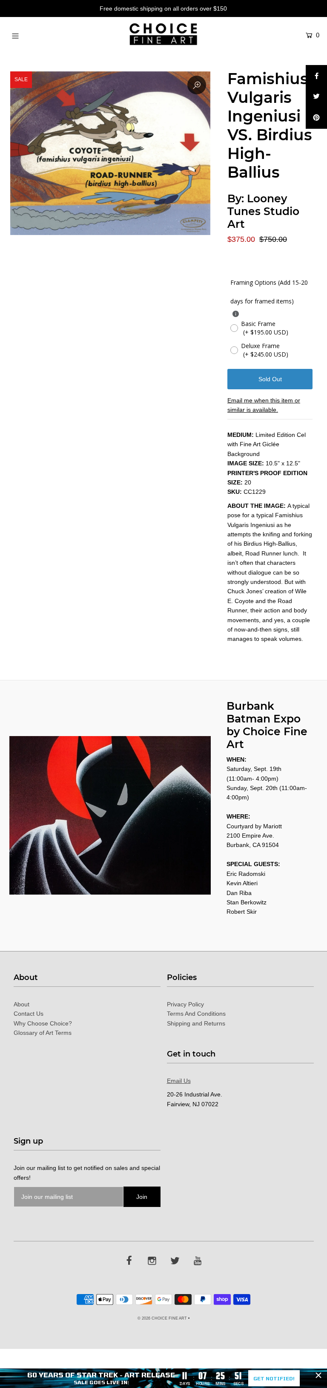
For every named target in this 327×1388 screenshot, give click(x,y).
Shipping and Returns (196, 1023)
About (21, 1004)
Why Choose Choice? (43, 1023)
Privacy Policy (185, 1004)
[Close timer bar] (318, 1375)
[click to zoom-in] (196, 85)
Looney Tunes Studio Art (263, 211)
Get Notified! (274, 1378)
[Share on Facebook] (316, 75)
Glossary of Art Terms (43, 1032)
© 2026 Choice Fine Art (162, 1318)
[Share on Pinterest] (316, 118)
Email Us (179, 1080)
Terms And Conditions (196, 1013)
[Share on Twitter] (316, 97)
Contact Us (28, 1013)
